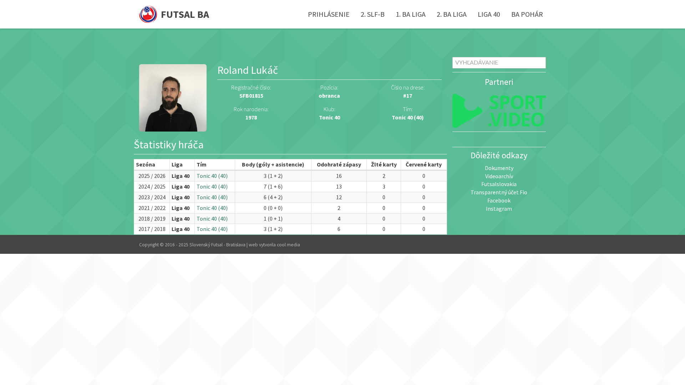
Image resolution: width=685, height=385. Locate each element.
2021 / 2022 (152, 207)
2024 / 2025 (152, 186)
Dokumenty (499, 167)
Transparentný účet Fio (499, 192)
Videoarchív (499, 176)
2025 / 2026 (152, 175)
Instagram (499, 208)
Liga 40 (489, 14)
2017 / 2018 (152, 228)
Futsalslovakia (499, 184)
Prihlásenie (329, 14)
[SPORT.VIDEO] (499, 111)
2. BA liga (452, 14)
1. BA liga (411, 14)
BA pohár (527, 14)
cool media (288, 245)
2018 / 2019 (152, 218)
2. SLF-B (373, 14)
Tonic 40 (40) (408, 117)
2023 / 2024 (152, 197)
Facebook (499, 200)
